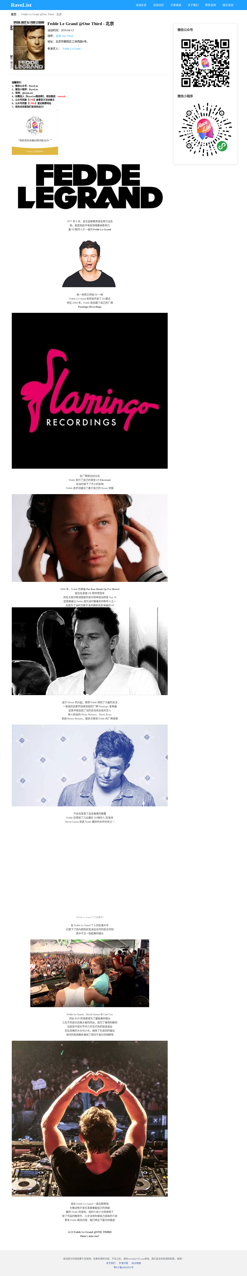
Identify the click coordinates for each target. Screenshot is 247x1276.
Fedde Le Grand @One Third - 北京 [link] (41, 14)
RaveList (21, 5)
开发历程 (123, 1263)
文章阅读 (175, 5)
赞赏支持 (210, 5)
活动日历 (158, 5)
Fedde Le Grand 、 (73, 48)
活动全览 (141, 5)
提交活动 (227, 5)
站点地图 (136, 1263)
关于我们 (193, 5)
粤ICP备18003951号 (124, 1267)
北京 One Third (64, 36)
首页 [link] (14, 14)
